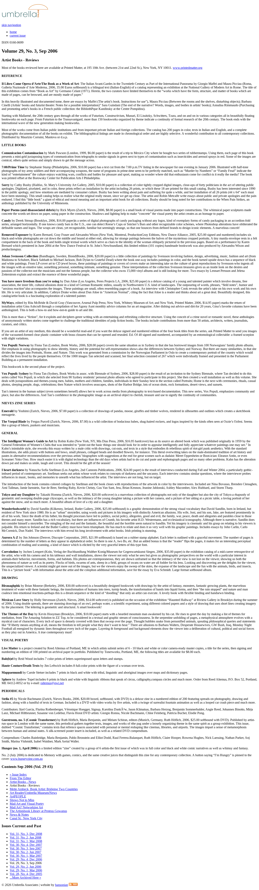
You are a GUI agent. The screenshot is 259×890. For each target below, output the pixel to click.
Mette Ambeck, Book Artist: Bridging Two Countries (44, 789)
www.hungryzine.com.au (26, 758)
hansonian (61, 885)
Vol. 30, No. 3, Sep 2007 (26, 848)
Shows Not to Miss (22, 800)
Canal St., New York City (26, 818)
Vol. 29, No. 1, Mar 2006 (26, 870)
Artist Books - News (23, 782)
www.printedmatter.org (187, 67)
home (13, 32)
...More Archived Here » (25, 877)
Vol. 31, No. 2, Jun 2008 (25, 837)
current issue (18, 35)
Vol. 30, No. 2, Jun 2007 (25, 852)
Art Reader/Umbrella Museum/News (33, 792)
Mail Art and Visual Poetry (27, 803)
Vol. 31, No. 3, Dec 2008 (26, 834)
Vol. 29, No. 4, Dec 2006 (26, 859)
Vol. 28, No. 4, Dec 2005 (26, 874)
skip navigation (11, 25)
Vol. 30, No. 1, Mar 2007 (26, 855)
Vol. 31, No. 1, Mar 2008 (26, 841)
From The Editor (20, 778)
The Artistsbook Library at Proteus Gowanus (38, 811)
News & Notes (19, 814)
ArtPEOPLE (18, 796)
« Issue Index (18, 774)
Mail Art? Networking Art (26, 807)
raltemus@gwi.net (52, 683)
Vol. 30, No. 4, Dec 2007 (26, 844)
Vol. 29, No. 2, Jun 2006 (25, 866)
